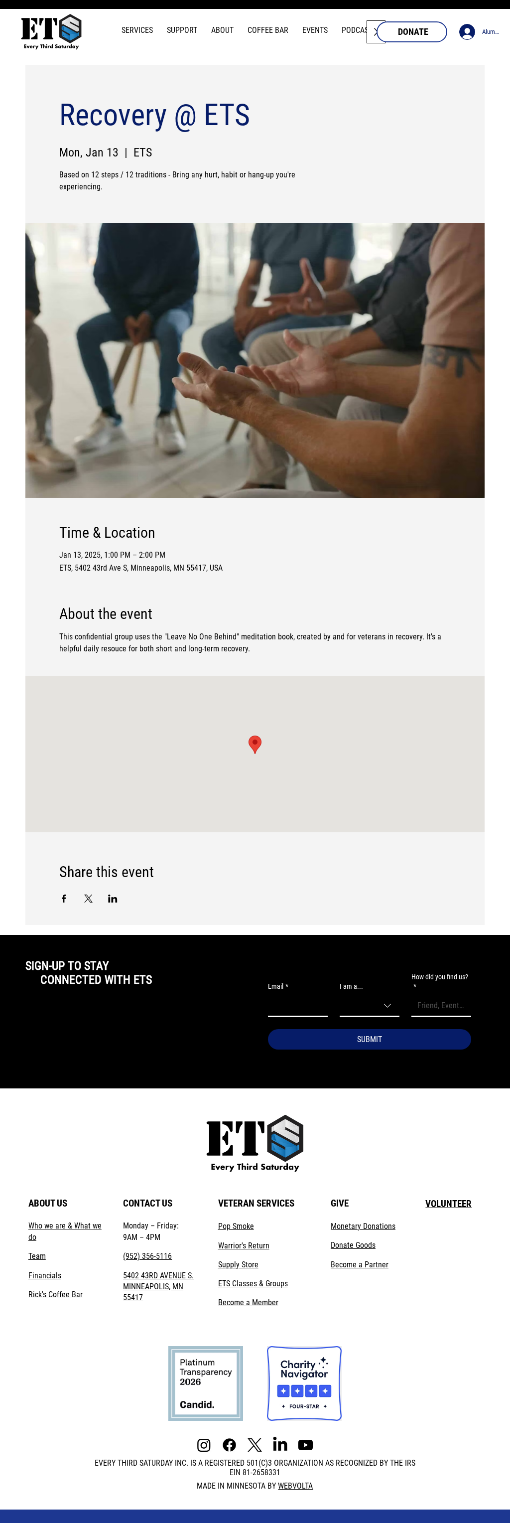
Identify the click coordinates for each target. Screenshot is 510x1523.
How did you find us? (439, 982)
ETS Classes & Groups (253, 1283)
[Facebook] (229, 1445)
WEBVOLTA (295, 1486)
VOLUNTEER (448, 1204)
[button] (137, 30)
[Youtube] (305, 1445)
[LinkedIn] (280, 1445)
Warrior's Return (243, 1245)
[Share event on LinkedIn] (113, 899)
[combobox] (369, 1006)
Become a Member (248, 1302)
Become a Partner (359, 1264)
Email (278, 986)
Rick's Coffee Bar (55, 1294)
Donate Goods (353, 1245)
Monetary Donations (363, 1226)
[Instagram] (204, 1445)
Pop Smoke (236, 1226)
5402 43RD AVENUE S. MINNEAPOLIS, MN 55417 (158, 1287)
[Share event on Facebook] (64, 899)
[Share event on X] (88, 899)
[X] (254, 1445)
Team (37, 1256)
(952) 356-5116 (147, 1256)
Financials (44, 1275)
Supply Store (238, 1264)
